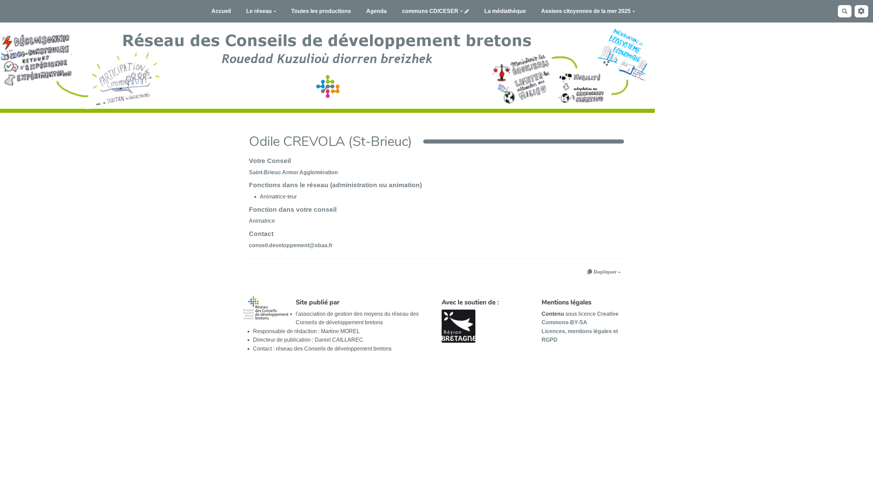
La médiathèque (505, 11)
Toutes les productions (321, 11)
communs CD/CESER (430, 11)
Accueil (221, 11)
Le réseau (259, 11)
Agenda (376, 11)
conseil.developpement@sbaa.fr (290, 245)
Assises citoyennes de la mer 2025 (586, 11)
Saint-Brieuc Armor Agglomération (293, 172)
